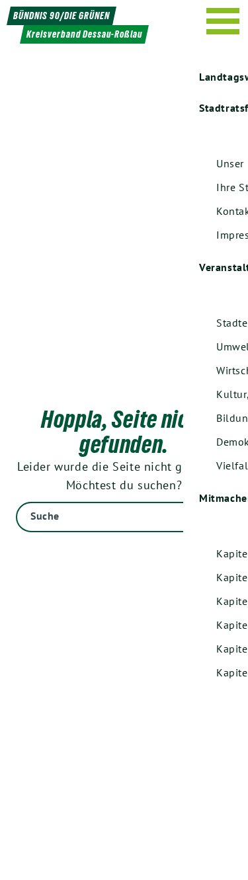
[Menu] (223, 21)
